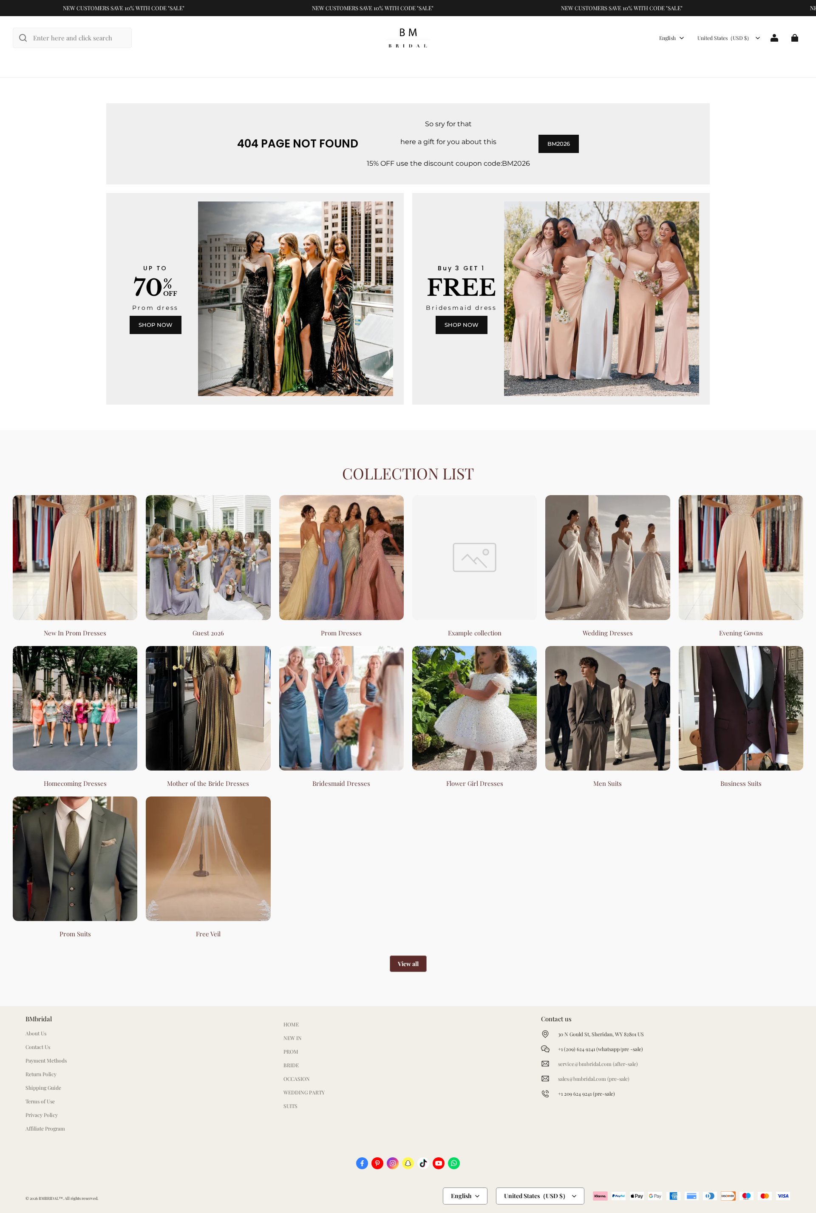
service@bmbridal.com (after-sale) (598, 1063)
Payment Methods (46, 1060)
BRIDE (291, 1065)
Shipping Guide (43, 1087)
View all (408, 964)
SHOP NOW (156, 324)
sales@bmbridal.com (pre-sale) (593, 1078)
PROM (290, 1051)
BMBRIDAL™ (51, 1198)
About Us (36, 1033)
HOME (291, 1024)
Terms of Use (40, 1101)
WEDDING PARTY (304, 1092)
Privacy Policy (42, 1114)
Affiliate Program (45, 1128)
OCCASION (296, 1078)
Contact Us (38, 1046)
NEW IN (292, 1037)
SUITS (290, 1105)
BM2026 (558, 143)
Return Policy (41, 1074)
